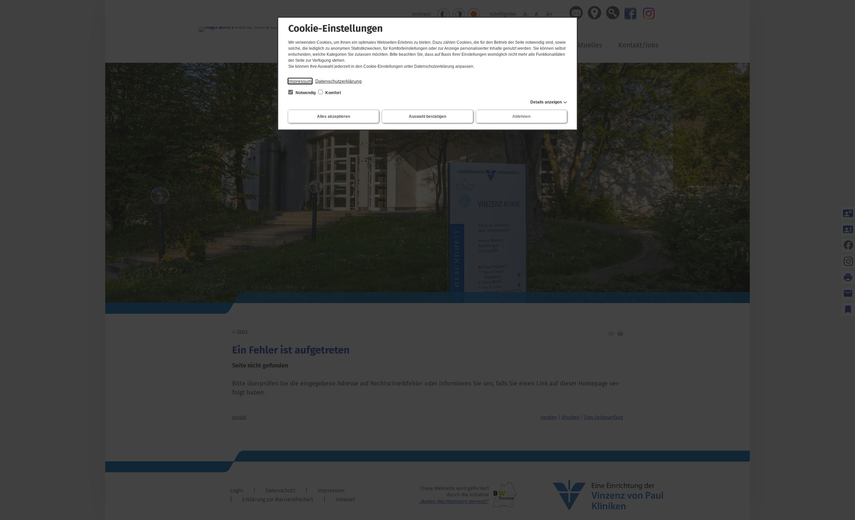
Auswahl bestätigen (427, 116)
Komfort (332, 92)
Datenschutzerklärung (338, 81)
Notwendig (306, 92)
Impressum (300, 81)
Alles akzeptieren (333, 116)
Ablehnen (521, 116)
